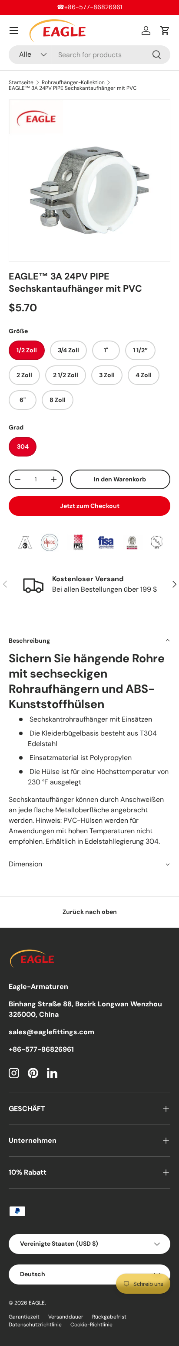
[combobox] (89, 54)
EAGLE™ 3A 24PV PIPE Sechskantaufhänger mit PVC (73, 88)
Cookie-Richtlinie (91, 1324)
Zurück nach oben (90, 912)
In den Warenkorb (120, 479)
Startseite (21, 82)
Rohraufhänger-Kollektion (73, 82)
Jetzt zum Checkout (89, 506)
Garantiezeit (24, 1316)
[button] (165, 30)
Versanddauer (65, 1316)
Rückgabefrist (109, 1316)
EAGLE (37, 1302)
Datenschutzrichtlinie (35, 1324)
